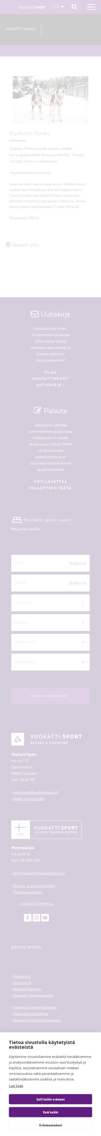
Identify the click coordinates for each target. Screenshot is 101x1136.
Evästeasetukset (50, 1125)
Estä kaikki (50, 1112)
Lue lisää (16, 1085)
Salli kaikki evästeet (50, 1099)
